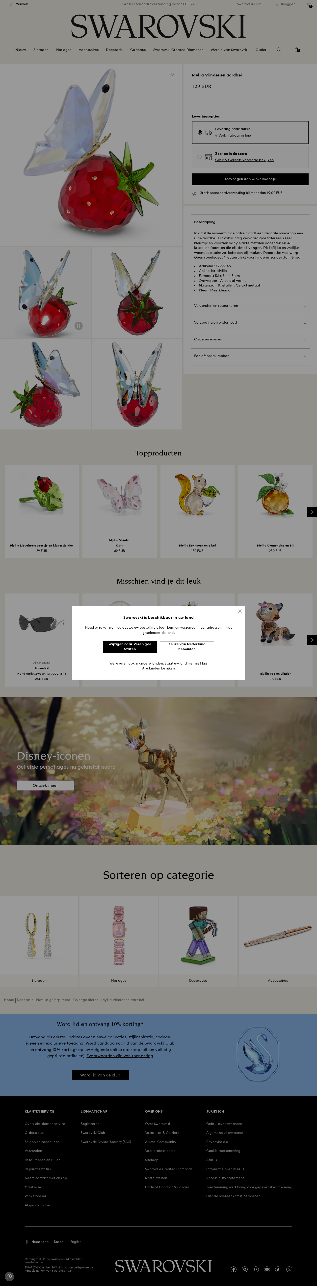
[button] (240, 611)
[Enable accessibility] (9, 1276)
